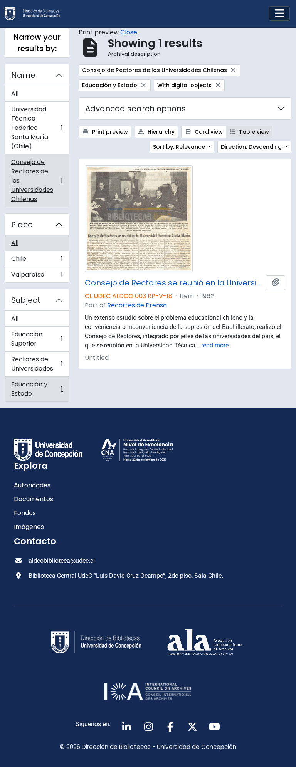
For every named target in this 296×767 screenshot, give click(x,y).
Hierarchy (160, 132)
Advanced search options (135, 108)
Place (22, 224)
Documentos (33, 499)
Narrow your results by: (37, 43)
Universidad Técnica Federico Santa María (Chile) (37, 128)
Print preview (109, 132)
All (14, 93)
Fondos (25, 513)
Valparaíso (37, 276)
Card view (208, 132)
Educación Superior (37, 339)
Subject (25, 300)
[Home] (35, 13)
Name (23, 75)
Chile (37, 260)
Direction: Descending (252, 147)
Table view (253, 132)
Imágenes (29, 526)
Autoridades (32, 485)
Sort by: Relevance (180, 147)
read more (215, 345)
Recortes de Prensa (137, 305)
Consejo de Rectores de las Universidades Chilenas (37, 180)
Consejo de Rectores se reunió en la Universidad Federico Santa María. (173, 282)
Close (128, 32)
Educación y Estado (37, 389)
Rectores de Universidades (37, 364)
